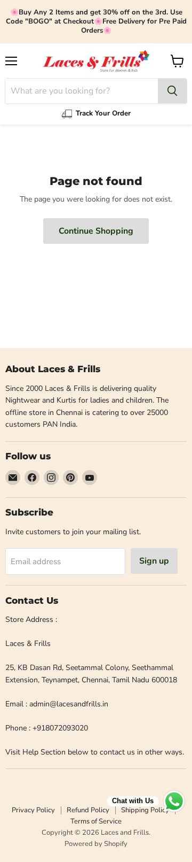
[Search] (172, 91)
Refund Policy (88, 810)
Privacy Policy (33, 810)
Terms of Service (96, 821)
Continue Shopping (96, 231)
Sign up (154, 561)
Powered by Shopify (96, 844)
